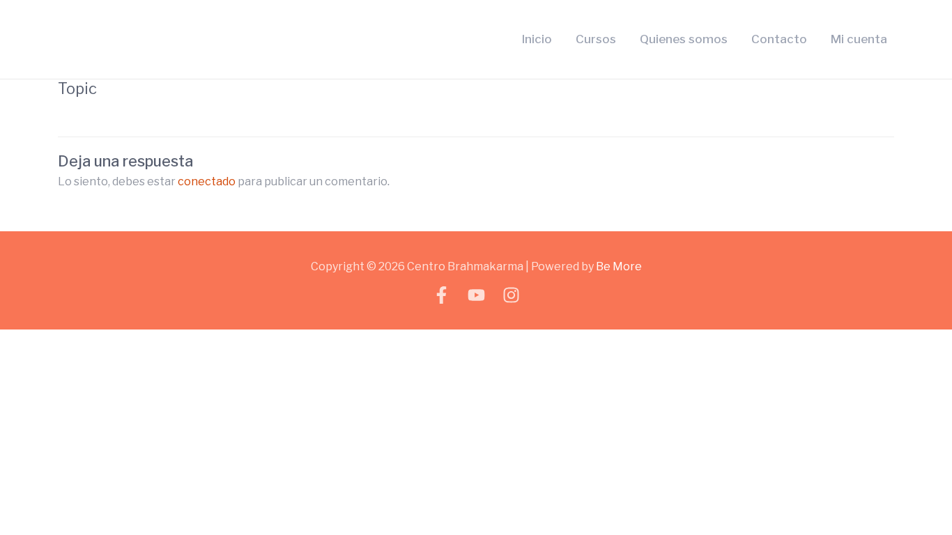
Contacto (779, 39)
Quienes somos (684, 39)
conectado (207, 181)
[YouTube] (476, 295)
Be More (619, 266)
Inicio (537, 39)
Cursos (596, 39)
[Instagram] (511, 295)
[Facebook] (441, 295)
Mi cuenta (859, 39)
